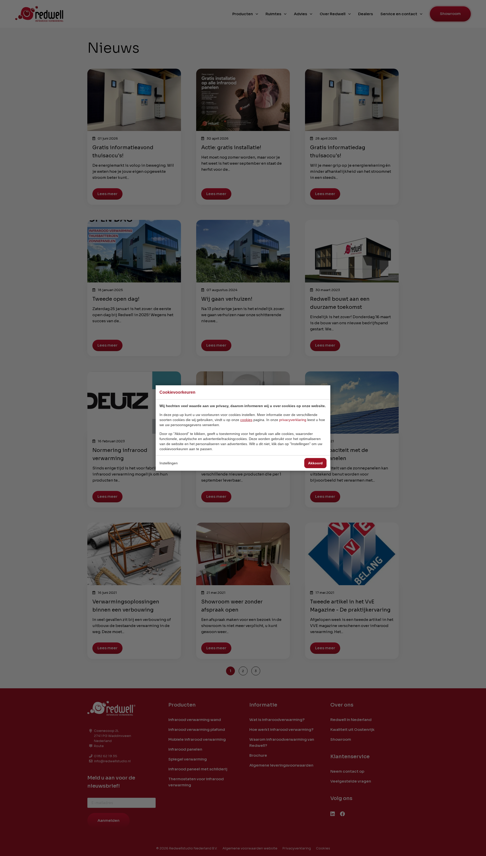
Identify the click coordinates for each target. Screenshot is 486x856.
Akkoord (315, 463)
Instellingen (168, 463)
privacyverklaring (292, 420)
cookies (246, 420)
